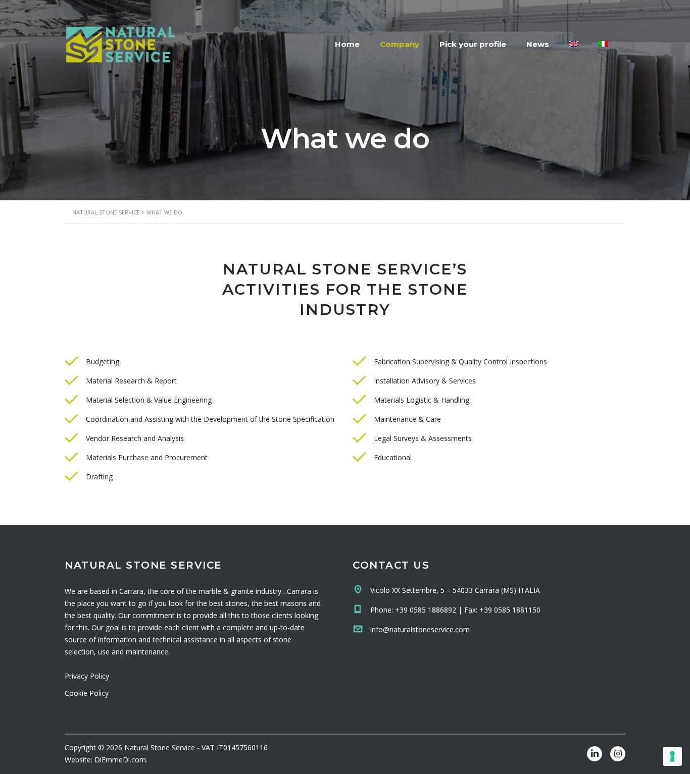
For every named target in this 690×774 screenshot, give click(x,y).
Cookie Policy (87, 693)
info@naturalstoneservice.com (420, 629)
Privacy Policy (87, 676)
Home (347, 44)
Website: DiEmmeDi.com (105, 759)
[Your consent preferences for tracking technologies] (672, 756)
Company (399, 44)
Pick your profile (472, 44)
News (537, 44)
